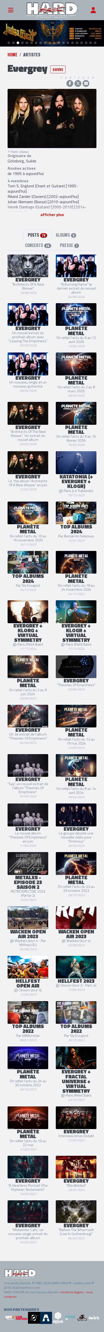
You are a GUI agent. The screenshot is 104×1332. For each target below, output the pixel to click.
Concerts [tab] (37, 245)
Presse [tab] (68, 245)
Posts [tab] (36, 235)
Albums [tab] (65, 235)
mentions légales (71, 1292)
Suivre (58, 69)
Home (12, 55)
